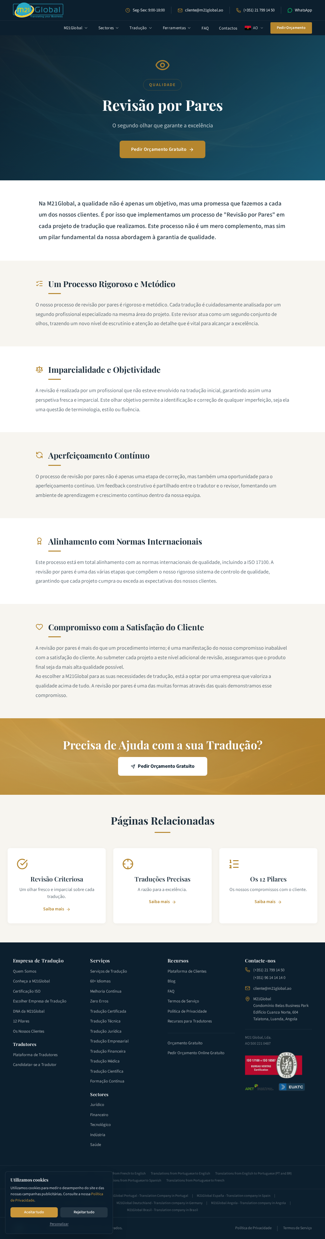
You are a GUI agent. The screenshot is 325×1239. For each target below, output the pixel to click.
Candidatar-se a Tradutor (34, 1065)
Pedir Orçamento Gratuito (158, 149)
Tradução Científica (106, 1071)
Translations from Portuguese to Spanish (131, 1180)
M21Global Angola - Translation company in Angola (248, 1203)
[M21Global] (38, 10)
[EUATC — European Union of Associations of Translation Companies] (291, 1087)
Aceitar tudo (34, 1212)
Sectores (106, 28)
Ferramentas (174, 28)
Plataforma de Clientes (187, 971)
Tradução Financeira (108, 1051)
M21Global (73, 28)
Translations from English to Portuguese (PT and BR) (253, 1173)
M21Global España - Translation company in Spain (233, 1195)
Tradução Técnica (105, 1021)
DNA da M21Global (28, 1011)
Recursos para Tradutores (190, 1021)
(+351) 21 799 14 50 (259, 10)
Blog (172, 981)
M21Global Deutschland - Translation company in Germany (159, 1203)
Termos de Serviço (183, 1001)
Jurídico (97, 1105)
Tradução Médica (105, 1061)
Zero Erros (99, 1001)
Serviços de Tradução (108, 971)
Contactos (228, 28)
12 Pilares (21, 1021)
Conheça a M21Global (31, 981)
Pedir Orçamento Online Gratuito (196, 1053)
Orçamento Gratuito (185, 1043)
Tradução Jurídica (106, 1031)
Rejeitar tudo (84, 1212)
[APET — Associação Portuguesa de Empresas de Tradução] (259, 1087)
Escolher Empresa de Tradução (39, 1001)
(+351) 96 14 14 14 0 (269, 978)
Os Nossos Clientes (28, 1031)
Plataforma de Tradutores (35, 1055)
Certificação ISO (27, 991)
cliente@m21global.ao (204, 10)
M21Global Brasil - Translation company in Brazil (162, 1210)
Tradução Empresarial (109, 1041)
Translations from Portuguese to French (195, 1180)
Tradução (138, 28)
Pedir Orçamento (291, 27)
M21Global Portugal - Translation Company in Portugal (148, 1195)
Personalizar (59, 1224)
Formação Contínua (107, 1081)
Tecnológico (100, 1125)
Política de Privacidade (187, 1011)
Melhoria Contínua (106, 991)
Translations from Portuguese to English (180, 1173)
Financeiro (99, 1115)
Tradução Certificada (108, 1011)
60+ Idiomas (100, 981)
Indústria (97, 1135)
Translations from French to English (119, 1173)
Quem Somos (24, 971)
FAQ (205, 28)
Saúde (95, 1145)
